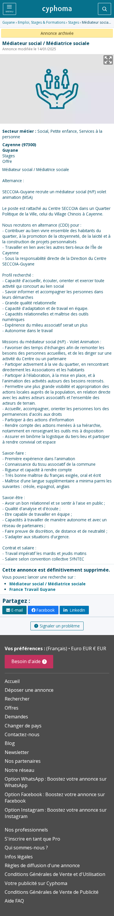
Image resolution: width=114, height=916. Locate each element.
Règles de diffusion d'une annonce (42, 865)
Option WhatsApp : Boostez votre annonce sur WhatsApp (56, 782)
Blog (10, 743)
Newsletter (17, 752)
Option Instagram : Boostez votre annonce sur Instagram (56, 813)
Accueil (12, 681)
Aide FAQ (14, 901)
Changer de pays (23, 725)
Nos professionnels (26, 830)
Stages (73, 22)
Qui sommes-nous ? (26, 847)
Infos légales (19, 856)
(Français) (57, 648)
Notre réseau (19, 770)
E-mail (17, 610)
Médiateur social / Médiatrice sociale (47, 583)
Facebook (46, 610)
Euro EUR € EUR (88, 648)
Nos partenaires (23, 761)
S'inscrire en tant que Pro (32, 839)
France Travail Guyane (32, 589)
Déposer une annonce (29, 690)
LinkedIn (77, 610)
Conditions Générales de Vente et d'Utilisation (55, 874)
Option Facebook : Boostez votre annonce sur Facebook (55, 797)
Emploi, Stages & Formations (41, 22)
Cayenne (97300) (19, 144)
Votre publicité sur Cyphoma (36, 883)
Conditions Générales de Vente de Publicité (52, 892)
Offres (11, 708)
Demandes (16, 716)
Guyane (8, 22)
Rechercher (17, 699)
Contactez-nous (22, 734)
